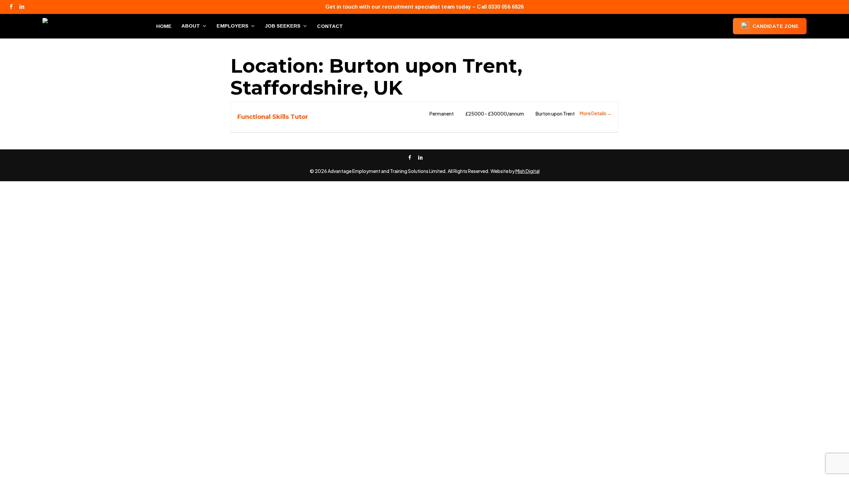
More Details (593, 113)
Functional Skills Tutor (272, 116)
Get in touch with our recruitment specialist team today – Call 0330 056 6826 (424, 7)
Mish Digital (527, 171)
